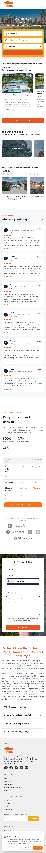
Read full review (8, 248)
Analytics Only (26, 848)
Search (23, 53)
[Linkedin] (21, 767)
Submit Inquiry (23, 627)
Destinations (8, 784)
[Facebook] (6, 767)
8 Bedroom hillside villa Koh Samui (13, 96)
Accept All (38, 848)
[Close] (42, 834)
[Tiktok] (16, 767)
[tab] (15, 91)
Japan (6, 806)
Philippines (8, 809)
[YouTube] (26, 767)
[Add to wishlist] (30, 75)
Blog (5, 790)
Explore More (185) (23, 121)
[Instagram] (11, 767)
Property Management (12, 787)
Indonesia (7, 801)
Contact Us (8, 781)
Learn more (31, 843)
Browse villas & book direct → (23, 505)
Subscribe (33, 819)
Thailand (7, 804)
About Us (7, 778)
